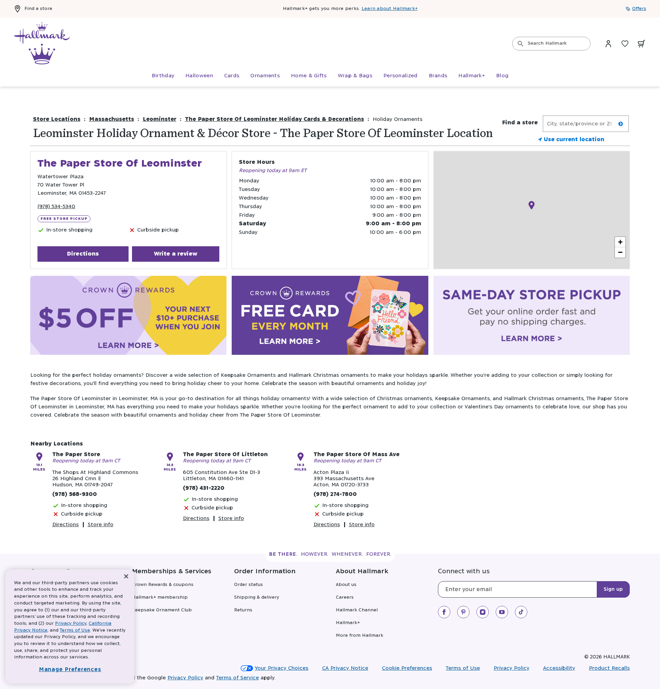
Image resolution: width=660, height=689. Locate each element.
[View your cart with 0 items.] (641, 43)
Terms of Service (237, 677)
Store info (100, 524)
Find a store (38, 9)
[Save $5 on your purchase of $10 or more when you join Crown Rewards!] (128, 317)
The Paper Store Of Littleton (225, 454)
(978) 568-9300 (74, 494)
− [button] (620, 252)
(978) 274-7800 (335, 494)
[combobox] (551, 43)
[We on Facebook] (444, 612)
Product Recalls (609, 668)
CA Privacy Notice (345, 668)
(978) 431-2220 (203, 488)
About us (346, 585)
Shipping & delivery (256, 597)
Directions (83, 254)
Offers (639, 9)
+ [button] (620, 242)
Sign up (613, 589)
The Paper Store (76, 454)
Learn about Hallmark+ (390, 9)
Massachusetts (111, 119)
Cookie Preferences (407, 668)
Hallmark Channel (357, 610)
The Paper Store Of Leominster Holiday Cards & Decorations (274, 119)
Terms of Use (463, 668)
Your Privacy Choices (281, 668)
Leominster (159, 119)
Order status (248, 585)
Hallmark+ (348, 623)
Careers (345, 597)
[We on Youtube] (502, 612)
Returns (243, 610)
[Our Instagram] (482, 612)
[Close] (126, 576)
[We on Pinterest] (463, 612)
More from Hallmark (359, 635)
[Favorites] (625, 43)
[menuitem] (163, 76)
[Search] (520, 43)
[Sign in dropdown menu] (608, 43)
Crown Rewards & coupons (163, 585)
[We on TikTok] (521, 612)
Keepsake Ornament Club (162, 610)
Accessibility (559, 668)
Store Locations (56, 119)
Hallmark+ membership (160, 597)
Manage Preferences (70, 669)
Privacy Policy (511, 668)
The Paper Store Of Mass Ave (356, 454)
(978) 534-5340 (56, 206)
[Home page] (42, 43)
